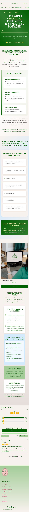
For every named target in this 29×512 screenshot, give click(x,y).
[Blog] (15, 507)
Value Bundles (4, 496)
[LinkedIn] (11, 507)
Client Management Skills (7, 486)
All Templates (4, 501)
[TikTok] (13, 507)
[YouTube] (9, 507)
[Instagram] (7, 507)
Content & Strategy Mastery (7, 489)
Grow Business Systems (6, 491)
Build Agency (4, 494)
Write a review (14, 430)
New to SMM (4, 484)
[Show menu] (1, 3)
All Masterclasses (5, 499)
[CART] (27, 3)
